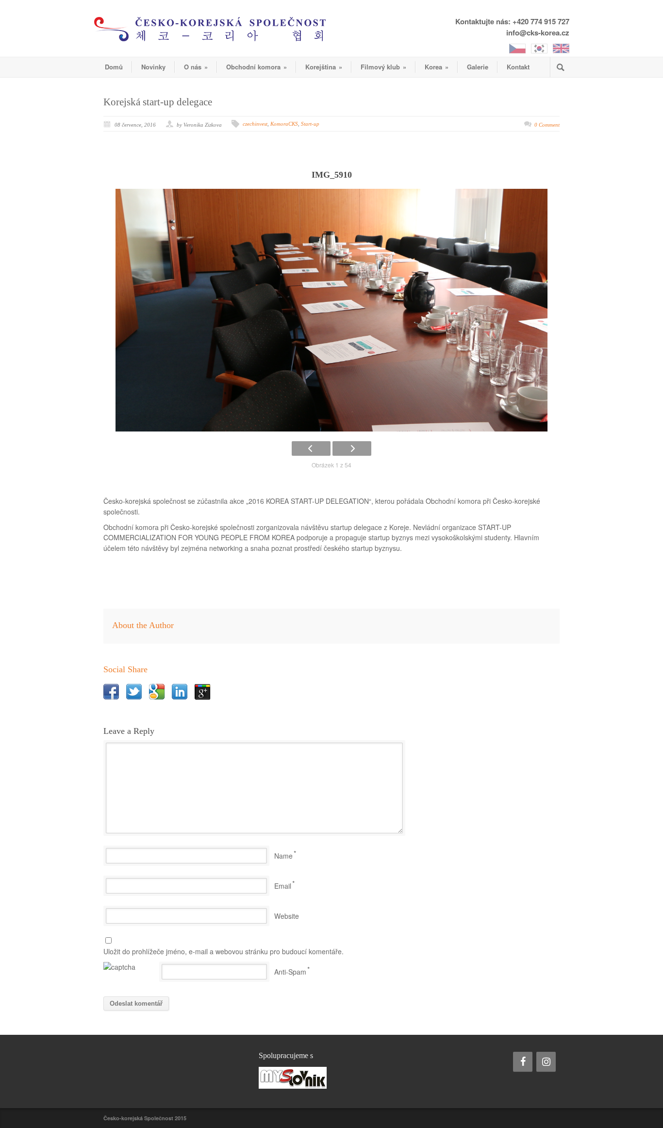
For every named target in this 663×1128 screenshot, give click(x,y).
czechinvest (255, 124)
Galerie (477, 66)
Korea (436, 66)
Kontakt (518, 66)
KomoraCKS (284, 124)
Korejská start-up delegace (157, 102)
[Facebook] (522, 1062)
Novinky (153, 66)
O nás (196, 66)
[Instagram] (546, 1062)
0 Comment (547, 125)
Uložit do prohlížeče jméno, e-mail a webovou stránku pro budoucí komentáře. (223, 951)
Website (286, 916)
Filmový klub (383, 66)
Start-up (310, 124)
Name (283, 856)
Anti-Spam (290, 972)
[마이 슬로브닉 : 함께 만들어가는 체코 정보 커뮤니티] (331, 1078)
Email (282, 886)
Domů (114, 66)
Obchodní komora (256, 66)
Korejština (323, 66)
